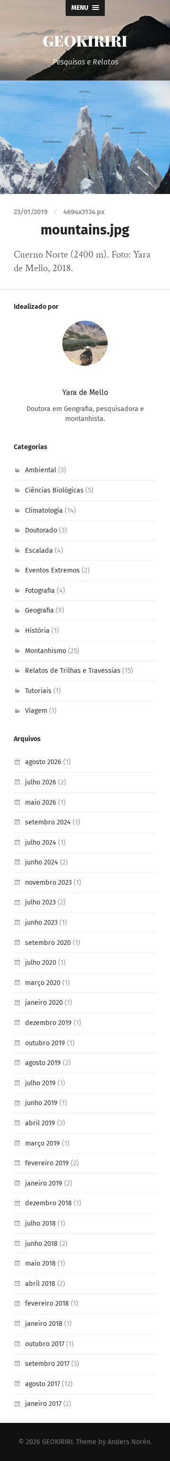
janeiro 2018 (43, 1324)
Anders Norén (129, 1442)
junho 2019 (41, 1103)
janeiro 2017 (43, 1404)
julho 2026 (40, 782)
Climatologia (44, 511)
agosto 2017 (42, 1384)
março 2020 (42, 983)
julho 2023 (40, 902)
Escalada (39, 551)
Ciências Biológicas (54, 490)
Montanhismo (45, 651)
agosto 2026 (43, 762)
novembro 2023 (48, 883)
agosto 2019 (43, 1063)
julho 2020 (40, 963)
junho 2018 (41, 1244)
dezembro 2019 (48, 1023)
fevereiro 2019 (47, 1163)
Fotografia (40, 591)
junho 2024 (41, 862)
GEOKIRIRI (85, 40)
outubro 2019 (45, 1043)
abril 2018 (40, 1284)
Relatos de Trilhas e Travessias (72, 671)
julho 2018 (40, 1223)
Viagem (36, 711)
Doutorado (41, 530)
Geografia (39, 610)
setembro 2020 (48, 943)
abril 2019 (40, 1123)
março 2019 (42, 1143)
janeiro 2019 (43, 1183)
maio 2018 (40, 1263)
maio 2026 (40, 803)
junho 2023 (41, 923)
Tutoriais (38, 691)
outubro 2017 (44, 1344)
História (37, 631)
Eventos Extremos (52, 570)
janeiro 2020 (44, 1003)
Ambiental (40, 470)
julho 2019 (40, 1083)
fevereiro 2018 (47, 1304)
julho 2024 (40, 843)
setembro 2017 (47, 1364)
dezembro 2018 (48, 1203)
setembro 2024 (48, 822)
